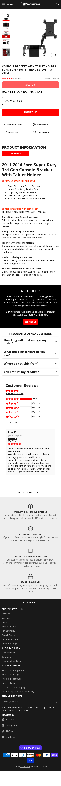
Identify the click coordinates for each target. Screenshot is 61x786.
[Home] (30, 4)
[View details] (30, 511)
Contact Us (7, 656)
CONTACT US (30, 322)
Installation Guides (11, 639)
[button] (12, 399)
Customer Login (9, 643)
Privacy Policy (8, 630)
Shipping (6, 613)
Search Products (10, 635)
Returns (5, 622)
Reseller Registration (12, 678)
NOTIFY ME (30, 112)
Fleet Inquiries (8, 652)
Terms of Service (10, 626)
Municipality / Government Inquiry (18, 691)
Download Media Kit (11, 661)
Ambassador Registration (14, 670)
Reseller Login (8, 683)
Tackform (25, 766)
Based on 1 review (14, 393)
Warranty (6, 618)
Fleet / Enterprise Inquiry (13, 687)
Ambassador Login (11, 674)
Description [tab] (16, 153)
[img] (30, 443)
